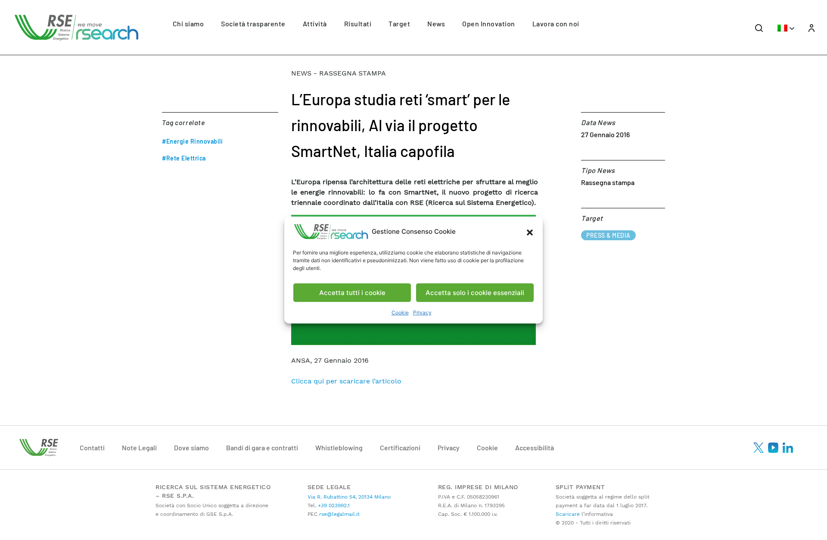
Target (399, 23)
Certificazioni (400, 447)
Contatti (92, 447)
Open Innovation (488, 23)
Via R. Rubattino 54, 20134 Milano (349, 497)
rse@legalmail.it (338, 514)
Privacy (422, 312)
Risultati (358, 23)
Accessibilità (534, 447)
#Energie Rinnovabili (192, 141)
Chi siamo (188, 23)
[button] (529, 231)
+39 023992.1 (333, 505)
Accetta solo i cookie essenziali (475, 293)
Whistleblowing (339, 447)
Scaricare (568, 514)
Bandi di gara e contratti (262, 447)
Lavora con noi (555, 23)
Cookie (400, 312)
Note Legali (139, 447)
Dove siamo (191, 447)
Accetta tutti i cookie (352, 293)
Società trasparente (253, 23)
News (436, 23)
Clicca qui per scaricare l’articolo (346, 381)
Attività (315, 23)
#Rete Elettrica (184, 158)
